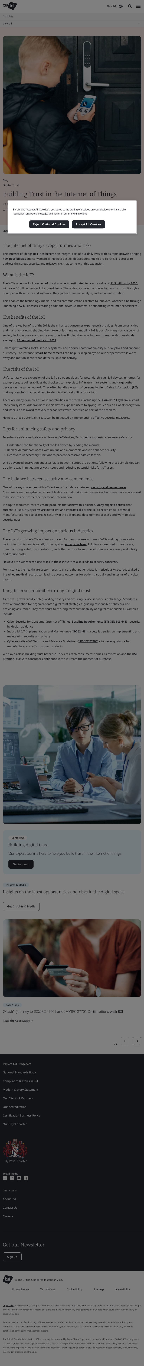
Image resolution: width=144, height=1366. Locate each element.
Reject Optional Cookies (49, 224)
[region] (72, 217)
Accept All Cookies (88, 224)
